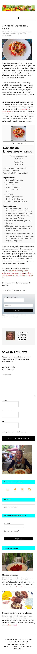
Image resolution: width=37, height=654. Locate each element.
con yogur (29, 275)
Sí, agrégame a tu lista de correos (14, 432)
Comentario (6, 375)
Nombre (5, 400)
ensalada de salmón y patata (18, 271)
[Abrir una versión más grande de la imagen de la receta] (18, 133)
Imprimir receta (19, 143)
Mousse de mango (10, 575)
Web (3, 421)
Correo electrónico (11, 297)
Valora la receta (8, 367)
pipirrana (9, 275)
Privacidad (19, 646)
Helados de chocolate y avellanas (17, 613)
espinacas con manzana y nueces (13, 273)
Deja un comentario (20, 580)
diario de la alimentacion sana (18, 8)
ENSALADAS (19, 315)
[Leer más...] (20, 587)
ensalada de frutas (19, 275)
